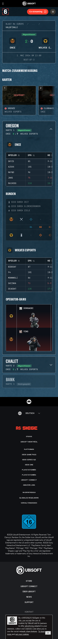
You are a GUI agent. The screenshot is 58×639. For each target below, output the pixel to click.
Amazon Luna (29, 485)
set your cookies (22, 634)
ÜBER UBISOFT (29, 592)
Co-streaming (35, 11)
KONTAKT (29, 611)
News (29, 597)
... (33, 24)
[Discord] (29, 401)
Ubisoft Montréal (29, 442)
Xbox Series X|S (29, 460)
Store (29, 581)
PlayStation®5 (29, 470)
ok (48, 633)
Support (29, 602)
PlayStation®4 (29, 475)
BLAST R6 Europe (15, 24)
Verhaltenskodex (29, 503)
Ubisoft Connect (29, 586)
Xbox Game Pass (29, 455)
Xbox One (29, 465)
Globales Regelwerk (29, 498)
